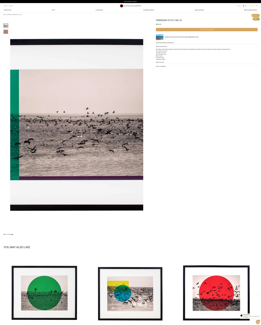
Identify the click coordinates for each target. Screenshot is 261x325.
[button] (239, 6)
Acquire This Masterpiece (206, 29)
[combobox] (242, 5)
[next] (257, 293)
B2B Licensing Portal (250, 10)
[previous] (3, 293)
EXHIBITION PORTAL (148, 10)
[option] (130, 1)
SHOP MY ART (7, 10)
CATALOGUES (99, 10)
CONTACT (11, 5)
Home (4, 14)
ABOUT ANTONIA (199, 10)
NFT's (53, 10)
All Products (9, 14)
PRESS (5, 5)
